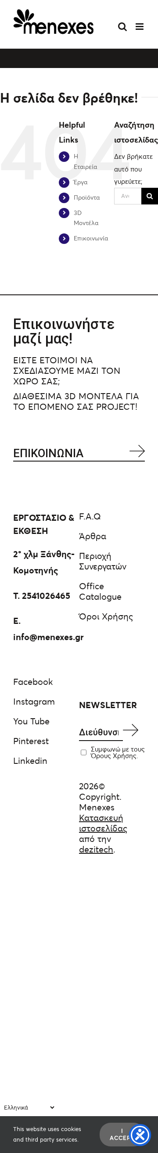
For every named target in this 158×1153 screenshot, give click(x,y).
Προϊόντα (87, 197)
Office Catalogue (100, 591)
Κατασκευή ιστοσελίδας (103, 823)
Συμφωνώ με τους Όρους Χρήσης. (118, 752)
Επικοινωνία (91, 238)
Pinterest (31, 741)
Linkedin (30, 761)
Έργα (80, 182)
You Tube (31, 721)
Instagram (34, 701)
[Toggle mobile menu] (140, 26)
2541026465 (46, 596)
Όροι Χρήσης (106, 616)
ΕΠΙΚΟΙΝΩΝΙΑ (48, 453)
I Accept (122, 1134)
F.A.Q (90, 516)
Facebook (33, 682)
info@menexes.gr (48, 637)
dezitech (96, 849)
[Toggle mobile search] (122, 26)
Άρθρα (92, 536)
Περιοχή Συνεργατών (102, 561)
